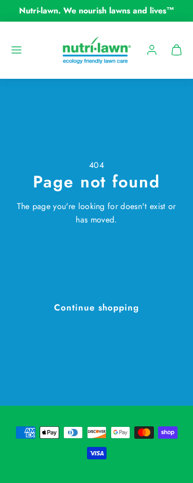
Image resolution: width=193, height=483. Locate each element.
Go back (96, 256)
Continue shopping (96, 307)
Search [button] (96, 282)
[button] (16, 50)
